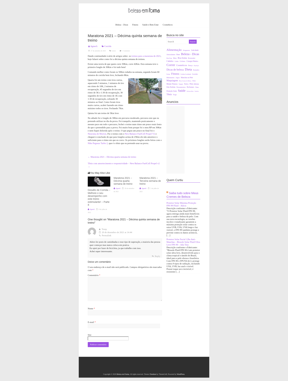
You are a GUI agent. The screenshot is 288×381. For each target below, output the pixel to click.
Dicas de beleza (175, 69)
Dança (190, 65)
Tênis (169, 94)
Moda (194, 81)
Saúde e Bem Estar (150, 25)
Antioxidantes (170, 54)
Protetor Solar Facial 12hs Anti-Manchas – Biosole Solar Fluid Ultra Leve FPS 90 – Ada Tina (183, 242)
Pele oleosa (194, 84)
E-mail (92, 322)
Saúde (182, 90)
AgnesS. (94, 46)
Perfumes (190, 87)
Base (178, 54)
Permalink (106, 235)
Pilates (197, 87)
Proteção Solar (171, 91)
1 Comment (126, 51)
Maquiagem (172, 80)
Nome (91, 308)
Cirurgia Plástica (192, 61)
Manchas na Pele (187, 77)
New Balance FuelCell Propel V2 (140, 134)
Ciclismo (182, 61)
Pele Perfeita (170, 87)
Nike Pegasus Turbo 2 (98, 143)
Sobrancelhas (190, 91)
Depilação (196, 65)
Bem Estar (169, 58)
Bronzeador (191, 58)
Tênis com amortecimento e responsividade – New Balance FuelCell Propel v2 (124, 165)
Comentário (94, 275)
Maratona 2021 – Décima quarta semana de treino (112, 157)
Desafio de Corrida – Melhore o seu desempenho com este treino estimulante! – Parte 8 (99, 197)
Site (89, 335)
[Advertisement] (175, 140)
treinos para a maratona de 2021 (146, 56)
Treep (104, 229)
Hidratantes (170, 77)
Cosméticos (168, 25)
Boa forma (182, 58)
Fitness (135, 25)
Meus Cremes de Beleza (185, 81)
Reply (157, 256)
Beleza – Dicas (121, 25)
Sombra (197, 91)
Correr (114, 51)
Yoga (175, 94)
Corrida (107, 46)
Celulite (176, 61)
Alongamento (186, 50)
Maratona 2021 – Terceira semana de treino (150, 181)
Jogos (178, 77)
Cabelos (169, 61)
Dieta (188, 69)
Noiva (186, 84)
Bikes (175, 58)
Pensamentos (181, 87)
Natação (181, 84)
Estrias (168, 74)
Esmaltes (196, 70)
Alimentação (174, 49)
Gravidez (195, 74)
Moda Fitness (172, 84)
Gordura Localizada (185, 74)
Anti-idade (195, 50)
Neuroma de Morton (97, 134)
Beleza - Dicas (190, 54)
